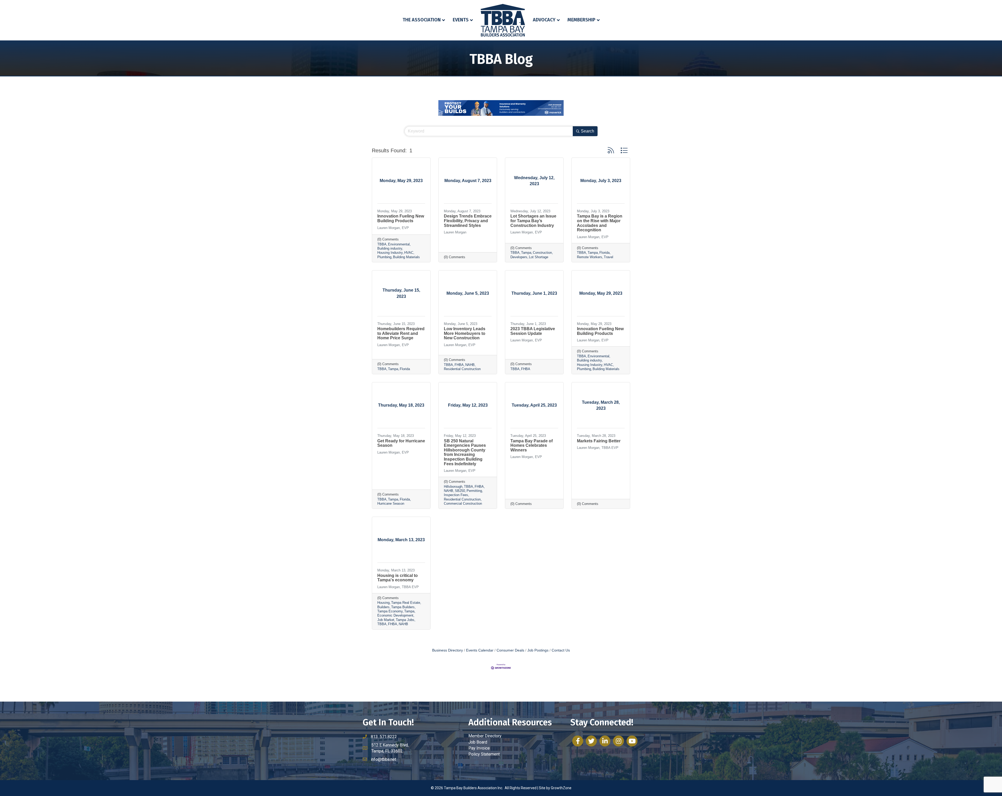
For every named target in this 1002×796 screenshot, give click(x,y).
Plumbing (384, 257)
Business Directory (447, 650)
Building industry (389, 248)
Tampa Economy (390, 611)
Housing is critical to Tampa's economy (397, 577)
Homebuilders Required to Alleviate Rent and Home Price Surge (401, 333)
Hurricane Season (390, 503)
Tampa (526, 253)
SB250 (460, 491)
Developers (518, 257)
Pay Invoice (479, 748)
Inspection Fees (456, 495)
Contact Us (561, 650)
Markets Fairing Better (599, 441)
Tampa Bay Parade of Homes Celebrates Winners (531, 445)
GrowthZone (561, 788)
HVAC (408, 253)
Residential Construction (462, 369)
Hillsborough (453, 487)
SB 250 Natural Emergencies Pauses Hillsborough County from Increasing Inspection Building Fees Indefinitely (465, 452)
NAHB (470, 365)
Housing (383, 603)
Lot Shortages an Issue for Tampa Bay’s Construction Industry (533, 220)
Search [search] (587, 131)
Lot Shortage (538, 257)
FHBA (459, 365)
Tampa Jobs (405, 620)
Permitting (474, 491)
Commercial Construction (463, 503)
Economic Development (395, 615)
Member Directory (485, 735)
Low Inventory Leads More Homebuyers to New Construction (464, 333)
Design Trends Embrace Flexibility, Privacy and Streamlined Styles (468, 220)
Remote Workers (589, 257)
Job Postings (537, 650)
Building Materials (406, 257)
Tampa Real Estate (405, 603)
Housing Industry (390, 253)
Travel (608, 257)
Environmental (399, 244)
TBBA (381, 244)
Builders (383, 607)
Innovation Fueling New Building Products (400, 218)
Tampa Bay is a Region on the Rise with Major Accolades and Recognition (599, 223)
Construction (542, 253)
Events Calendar (479, 650)
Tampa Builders (403, 607)
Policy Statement (484, 754)
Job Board (477, 742)
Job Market (385, 620)
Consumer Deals (510, 650)
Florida (604, 253)
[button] (611, 150)
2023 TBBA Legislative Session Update (532, 331)
